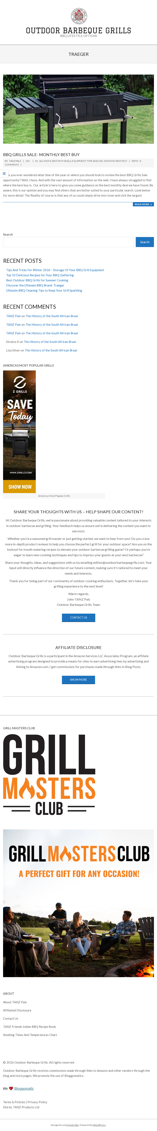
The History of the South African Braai (52, 316)
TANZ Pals (13, 316)
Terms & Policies (14, 1102)
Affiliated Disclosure (17, 1010)
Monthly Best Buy (115, 160)
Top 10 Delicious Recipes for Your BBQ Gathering (40, 275)
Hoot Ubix (73, 1125)
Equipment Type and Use (87, 160)
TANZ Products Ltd (26, 1107)
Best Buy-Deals (61, 160)
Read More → (143, 204)
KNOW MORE (78, 679)
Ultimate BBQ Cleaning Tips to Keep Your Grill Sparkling (44, 290)
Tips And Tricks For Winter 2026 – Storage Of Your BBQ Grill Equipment (55, 270)
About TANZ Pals (15, 1002)
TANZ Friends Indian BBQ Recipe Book (29, 1026)
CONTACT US (78, 617)
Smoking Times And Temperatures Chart (30, 1035)
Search (8, 234)
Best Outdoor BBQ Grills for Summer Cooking (37, 280)
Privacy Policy (37, 1102)
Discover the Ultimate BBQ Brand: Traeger (35, 285)
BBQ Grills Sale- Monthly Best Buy (41, 154)
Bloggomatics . (74, 1075)
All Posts (45, 160)
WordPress (99, 1125)
